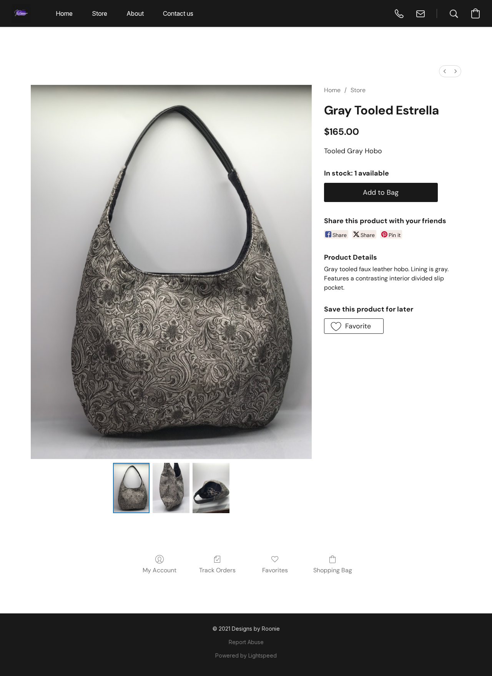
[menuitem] (444, 71)
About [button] (135, 13)
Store (358, 90)
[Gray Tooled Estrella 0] (131, 488)
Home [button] (64, 13)
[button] (21, 13)
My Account (159, 570)
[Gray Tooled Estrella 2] (211, 488)
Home (332, 90)
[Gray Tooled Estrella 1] (171, 488)
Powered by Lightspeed (246, 655)
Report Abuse (246, 642)
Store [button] (99, 13)
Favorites (275, 570)
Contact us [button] (178, 13)
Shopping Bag (332, 570)
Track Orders (217, 570)
